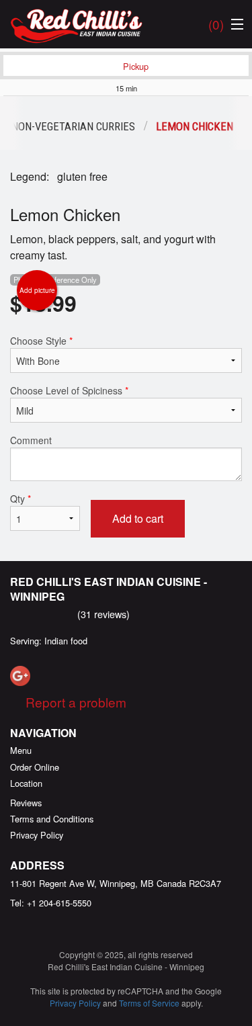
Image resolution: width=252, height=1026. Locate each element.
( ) (216, 24)
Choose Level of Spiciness (69, 390)
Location (26, 783)
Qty (20, 498)
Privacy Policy (36, 834)
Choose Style (41, 340)
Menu (21, 750)
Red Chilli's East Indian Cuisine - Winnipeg (108, 589)
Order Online (34, 767)
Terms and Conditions (51, 818)
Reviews (26, 802)
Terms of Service (149, 1003)
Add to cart (137, 518)
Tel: (50, 902)
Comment (31, 440)
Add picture (37, 290)
